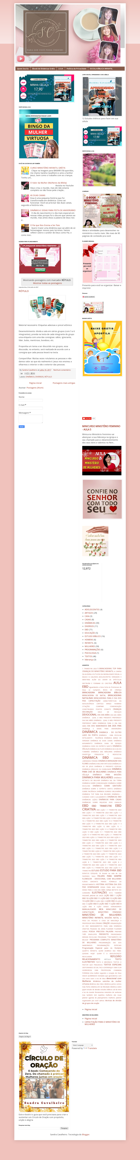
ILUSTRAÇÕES (99, 892)
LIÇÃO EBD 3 (100, 901)
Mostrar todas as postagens (47, 283)
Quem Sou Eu (23, 69)
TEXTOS (88, 656)
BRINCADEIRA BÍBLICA (109, 692)
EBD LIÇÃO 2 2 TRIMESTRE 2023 (98, 837)
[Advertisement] (101, 396)
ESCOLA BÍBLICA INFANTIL (101, 69)
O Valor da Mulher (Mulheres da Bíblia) (48, 182)
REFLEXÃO (115, 956)
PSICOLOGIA (90, 653)
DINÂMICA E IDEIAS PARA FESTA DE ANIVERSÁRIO (52, 210)
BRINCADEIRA (88, 692)
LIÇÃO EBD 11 (94, 898)
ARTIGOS (89, 613)
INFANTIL (89, 643)
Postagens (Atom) (35, 387)
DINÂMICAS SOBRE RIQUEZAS (94, 802)
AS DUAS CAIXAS (37, 195)
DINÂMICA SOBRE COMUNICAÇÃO (95, 783)
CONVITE (107, 709)
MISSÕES (108, 918)
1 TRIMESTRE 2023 (89, 669)
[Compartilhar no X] (30, 373)
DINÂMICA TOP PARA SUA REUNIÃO (96, 794)
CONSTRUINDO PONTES (92, 709)
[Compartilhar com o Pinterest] (34, 373)
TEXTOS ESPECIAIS (112, 964)
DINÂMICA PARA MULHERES (97, 777)
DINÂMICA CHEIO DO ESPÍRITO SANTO (97, 746)
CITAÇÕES (86, 706)
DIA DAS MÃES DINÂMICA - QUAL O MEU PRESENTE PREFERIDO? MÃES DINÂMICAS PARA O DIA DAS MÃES (101, 723)
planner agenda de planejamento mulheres (98, 998)
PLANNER (109, 929)
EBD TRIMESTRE (102, 805)
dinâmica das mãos (97, 984)
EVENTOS (85, 873)
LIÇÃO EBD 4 (111, 901)
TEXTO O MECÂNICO (104, 962)
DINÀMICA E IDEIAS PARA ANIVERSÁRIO (101, 729)
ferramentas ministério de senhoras (108, 992)
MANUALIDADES (89, 909)
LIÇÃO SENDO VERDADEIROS (109, 907)
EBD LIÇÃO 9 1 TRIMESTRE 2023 (108, 865)
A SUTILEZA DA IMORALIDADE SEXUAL (106, 674)
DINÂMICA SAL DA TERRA (111, 780)
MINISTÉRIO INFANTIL (92, 917)
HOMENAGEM (93, 887)
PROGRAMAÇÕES (92, 649)
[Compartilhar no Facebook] (32, 373)
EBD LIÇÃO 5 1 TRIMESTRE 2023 (108, 846)
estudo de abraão (93, 989)
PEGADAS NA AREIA (97, 929)
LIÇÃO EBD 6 (93, 904)
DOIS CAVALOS (115, 802)
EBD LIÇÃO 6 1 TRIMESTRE (101, 851)
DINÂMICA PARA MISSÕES (107, 774)
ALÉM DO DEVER (99, 680)
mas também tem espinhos (93, 995)
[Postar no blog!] (28, 373)
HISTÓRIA (100, 884)
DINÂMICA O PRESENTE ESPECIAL (107, 766)
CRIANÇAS (117, 709)
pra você (95, 1001)
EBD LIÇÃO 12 (98, 826)
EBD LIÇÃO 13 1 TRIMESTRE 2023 (103, 832)
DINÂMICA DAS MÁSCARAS (101, 752)
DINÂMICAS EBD (114, 797)
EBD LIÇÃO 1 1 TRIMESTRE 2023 (109, 810)
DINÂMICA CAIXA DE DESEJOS (107, 743)
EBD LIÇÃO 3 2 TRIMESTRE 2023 (108, 840)
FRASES (103, 882)
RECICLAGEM (87, 957)
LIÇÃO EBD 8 (116, 904)
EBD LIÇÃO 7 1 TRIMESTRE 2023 (109, 854)
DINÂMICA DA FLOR (96, 749)
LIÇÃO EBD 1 (110, 895)
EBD (86, 629)
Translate (92, 1048)
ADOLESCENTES (92, 609)
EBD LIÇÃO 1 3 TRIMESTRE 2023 (108, 815)
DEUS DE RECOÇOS (109, 712)
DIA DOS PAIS (114, 725)
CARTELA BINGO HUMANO (109, 704)
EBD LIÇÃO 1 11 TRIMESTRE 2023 (95, 813)
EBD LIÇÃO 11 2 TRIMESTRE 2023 (95, 824)
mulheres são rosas (113, 995)
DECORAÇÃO (87, 712)
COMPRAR (100, 706)
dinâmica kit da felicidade (100, 987)
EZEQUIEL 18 (96, 873)
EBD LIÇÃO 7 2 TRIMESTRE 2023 (95, 857)
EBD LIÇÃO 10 (107, 818)
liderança (89, 659)
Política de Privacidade (76, 69)
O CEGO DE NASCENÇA (109, 921)
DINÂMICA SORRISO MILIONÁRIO (109, 791)
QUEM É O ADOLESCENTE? (109, 953)
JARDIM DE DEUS (96, 896)
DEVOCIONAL (89, 714)
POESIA (92, 931)
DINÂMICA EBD (95, 757)
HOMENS (89, 639)
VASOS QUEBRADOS (89, 976)
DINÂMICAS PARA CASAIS (110, 799)
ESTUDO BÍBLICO (93, 636)
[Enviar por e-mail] (25, 373)
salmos (101, 1001)
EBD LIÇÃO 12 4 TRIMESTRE (106, 829)
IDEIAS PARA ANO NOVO (110, 887)
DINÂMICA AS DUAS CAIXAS (101, 741)
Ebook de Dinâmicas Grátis (43, 69)
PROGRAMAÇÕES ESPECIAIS (109, 945)
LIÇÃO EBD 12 (106, 898)
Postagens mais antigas (64, 383)
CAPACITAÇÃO (94, 701)
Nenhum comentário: (62, 370)
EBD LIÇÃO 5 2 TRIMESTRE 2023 (95, 848)
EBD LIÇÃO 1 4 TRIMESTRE (92, 818)
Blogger (85, 1134)
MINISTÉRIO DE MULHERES (101, 914)
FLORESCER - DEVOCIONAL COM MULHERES (101, 879)
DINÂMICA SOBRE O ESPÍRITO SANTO (97, 789)
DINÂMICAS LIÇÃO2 (89, 800)
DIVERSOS (39, 377)
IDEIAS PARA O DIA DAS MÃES (94, 890)
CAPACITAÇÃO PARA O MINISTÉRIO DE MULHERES (102, 1023)
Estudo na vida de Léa (111, 873)
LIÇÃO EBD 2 (90, 901)
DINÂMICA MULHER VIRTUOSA (100, 764)
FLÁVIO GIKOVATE (90, 882)
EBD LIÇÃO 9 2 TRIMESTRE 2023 (95, 868)
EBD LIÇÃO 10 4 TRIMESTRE (110, 821)
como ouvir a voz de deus (96, 978)
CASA (87, 616)
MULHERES (90, 646)
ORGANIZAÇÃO (115, 923)
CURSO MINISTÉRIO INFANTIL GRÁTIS (47, 167)
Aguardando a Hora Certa (98, 687)
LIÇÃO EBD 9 (88, 907)
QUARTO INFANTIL (89, 951)
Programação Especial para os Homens (101, 948)
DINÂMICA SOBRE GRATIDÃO (107, 786)
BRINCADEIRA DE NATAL (94, 695)
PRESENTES (104, 934)
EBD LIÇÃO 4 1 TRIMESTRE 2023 (95, 843)
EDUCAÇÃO (90, 633)
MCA (101, 909)
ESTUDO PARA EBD (110, 870)
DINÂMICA (30, 377)
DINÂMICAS (90, 623)
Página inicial (35, 383)
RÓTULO (24, 291)
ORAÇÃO (106, 923)
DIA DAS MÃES (103, 715)
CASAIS (88, 619)
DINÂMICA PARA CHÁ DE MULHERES (101, 770)
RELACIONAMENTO (91, 959)
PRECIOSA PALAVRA (104, 931)
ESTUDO (95, 870)
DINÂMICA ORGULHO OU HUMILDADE (96, 769)
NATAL (116, 918)
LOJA (60, 69)
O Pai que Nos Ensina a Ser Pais (45, 225)
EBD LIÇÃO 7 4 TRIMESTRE (106, 859)
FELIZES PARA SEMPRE (109, 876)
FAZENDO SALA (88, 876)
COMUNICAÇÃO (115, 706)
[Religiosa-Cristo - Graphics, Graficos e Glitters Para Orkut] (95, 555)
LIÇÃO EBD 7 (104, 904)
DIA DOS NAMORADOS (97, 726)
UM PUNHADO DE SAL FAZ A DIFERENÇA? (97, 967)
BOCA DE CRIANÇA (112, 690)
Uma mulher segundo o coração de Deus (105, 973)
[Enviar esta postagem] (21, 373)
